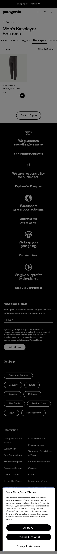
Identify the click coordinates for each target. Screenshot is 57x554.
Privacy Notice (29, 516)
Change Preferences (29, 546)
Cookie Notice (12, 516)
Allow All (28, 528)
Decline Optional (29, 537)
